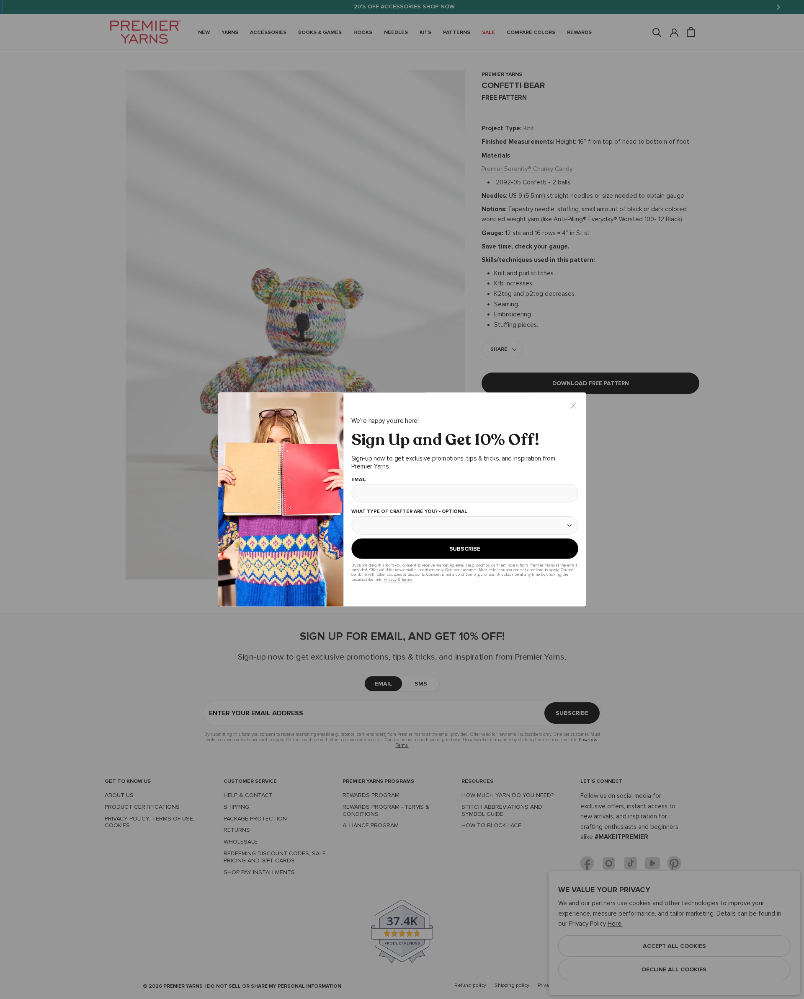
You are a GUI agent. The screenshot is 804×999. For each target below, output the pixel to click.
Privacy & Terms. (397, 579)
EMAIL (358, 480)
